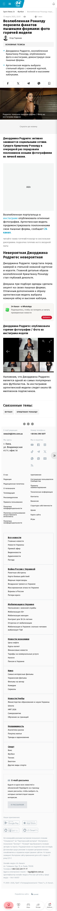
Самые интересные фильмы (20, 674)
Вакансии (35, 501)
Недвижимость (16, 726)
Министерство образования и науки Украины (29, 702)
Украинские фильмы (17, 678)
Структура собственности (41, 506)
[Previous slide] (8, 351)
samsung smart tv (30, 830)
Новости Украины (16, 545)
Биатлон (11, 761)
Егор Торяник (16, 38)
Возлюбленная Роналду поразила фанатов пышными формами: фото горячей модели (40, 12)
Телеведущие (9, 493)
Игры (33, 519)
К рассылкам (17, 805)
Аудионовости (14, 556)
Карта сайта (36, 515)
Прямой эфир (14, 548)
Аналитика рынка (16, 730)
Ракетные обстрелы (17, 573)
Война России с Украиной (21, 569)
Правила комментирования (38, 486)
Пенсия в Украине (16, 661)
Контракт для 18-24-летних (20, 619)
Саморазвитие (14, 713)
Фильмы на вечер (16, 681)
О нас (5, 475)
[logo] (18, 4)
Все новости (14, 537)
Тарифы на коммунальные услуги (23, 654)
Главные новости (16, 541)
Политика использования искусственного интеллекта (14, 515)
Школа (11, 706)
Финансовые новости (18, 650)
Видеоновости (14, 552)
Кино (10, 670)
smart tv (11, 830)
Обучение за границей (18, 717)
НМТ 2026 (12, 709)
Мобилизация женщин (18, 615)
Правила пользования (12, 502)
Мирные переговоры (17, 580)
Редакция (7, 479)
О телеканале (9, 488)
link (32, 444)
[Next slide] (49, 351)
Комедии (12, 685)
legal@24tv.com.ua (35, 872)
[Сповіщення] (53, 4)
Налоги (11, 658)
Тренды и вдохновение (18, 737)
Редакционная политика (13, 484)
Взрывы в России (16, 591)
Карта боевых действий (18, 576)
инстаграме (10, 218)
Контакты (35, 497)
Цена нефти (13, 643)
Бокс (10, 750)
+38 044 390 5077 (38, 434)
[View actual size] (43, 341)
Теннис (11, 758)
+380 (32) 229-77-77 (19, 869)
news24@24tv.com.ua (13, 434)
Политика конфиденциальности (12, 507)
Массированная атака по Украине (23, 588)
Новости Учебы (16, 698)
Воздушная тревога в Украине (21, 584)
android (11, 822)
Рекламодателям (10, 497)
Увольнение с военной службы (22, 608)
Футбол (21, 12)
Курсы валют (14, 646)
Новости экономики (18, 639)
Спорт (11, 746)
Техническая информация (42, 492)
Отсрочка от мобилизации (20, 623)
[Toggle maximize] (50, 341)
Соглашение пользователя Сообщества (42, 480)
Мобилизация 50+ (16, 612)
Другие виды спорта (17, 765)
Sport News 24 (9, 12)
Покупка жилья (15, 733)
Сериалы (12, 689)
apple (30, 822)
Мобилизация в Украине (21, 604)
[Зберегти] (49, 83)
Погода (11, 560)
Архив (33, 510)
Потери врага (14, 595)
